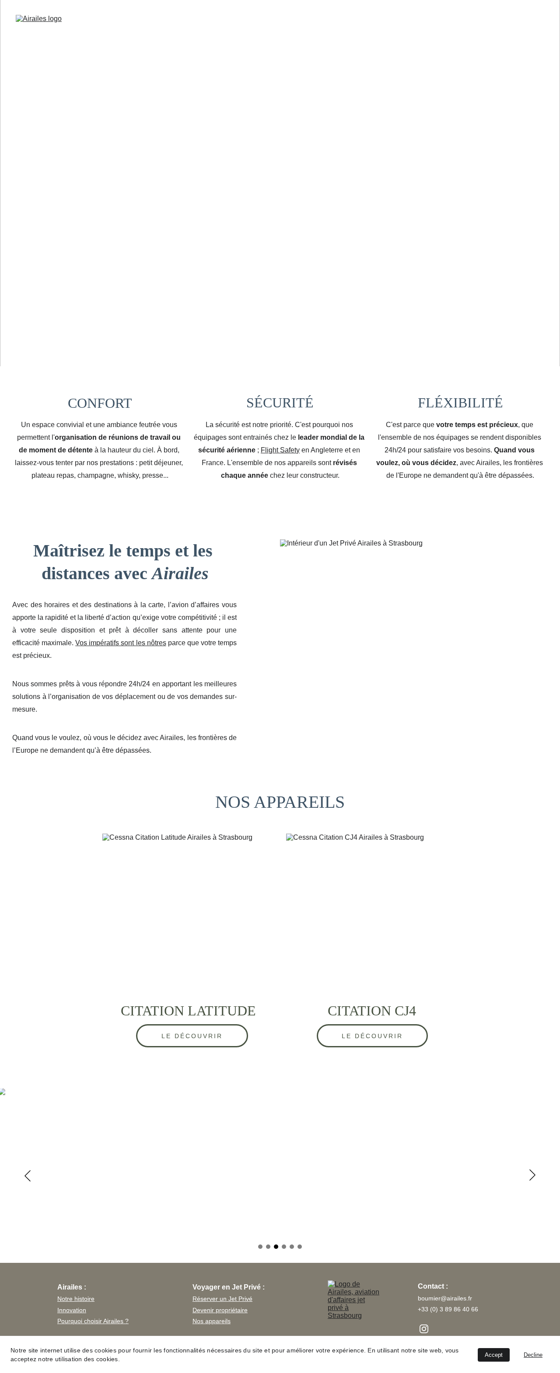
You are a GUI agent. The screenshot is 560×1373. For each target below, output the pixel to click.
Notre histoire (75, 1298)
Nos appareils (211, 1320)
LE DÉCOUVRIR (192, 1035)
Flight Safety (280, 450)
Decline (533, 1355)
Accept (494, 1355)
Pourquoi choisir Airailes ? (93, 1320)
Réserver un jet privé (362, 24)
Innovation (71, 1310)
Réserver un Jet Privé (222, 1298)
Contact (527, 24)
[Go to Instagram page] (424, 1328)
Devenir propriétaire (220, 1310)
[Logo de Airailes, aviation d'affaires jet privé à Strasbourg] (355, 1320)
